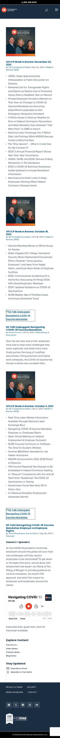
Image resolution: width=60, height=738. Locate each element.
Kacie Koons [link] (15, 332)
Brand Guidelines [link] (14, 692)
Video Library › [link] (12, 648)
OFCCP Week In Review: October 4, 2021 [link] (29, 406)
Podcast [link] (10, 536)
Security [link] (31, 687)
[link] (9, 9)
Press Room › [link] (12, 645)
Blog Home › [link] (11, 656)
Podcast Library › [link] (13, 652)
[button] (56, 11)
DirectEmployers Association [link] (23, 533)
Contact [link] (32, 692)
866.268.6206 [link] (30, 2)
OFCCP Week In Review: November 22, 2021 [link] (29, 63)
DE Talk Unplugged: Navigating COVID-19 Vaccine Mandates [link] (25, 328)
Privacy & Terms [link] (14, 687)
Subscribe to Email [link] (18, 668)
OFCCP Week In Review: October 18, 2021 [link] (27, 233)
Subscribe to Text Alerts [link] (21, 672)
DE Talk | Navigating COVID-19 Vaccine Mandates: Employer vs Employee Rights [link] (30, 527)
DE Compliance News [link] (19, 67)
